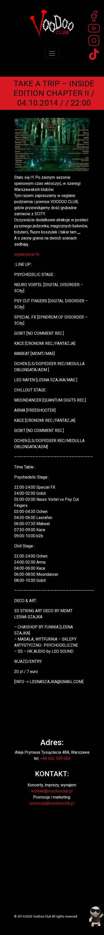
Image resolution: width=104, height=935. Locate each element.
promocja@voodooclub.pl (52, 803)
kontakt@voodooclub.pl (52, 791)
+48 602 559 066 (55, 758)
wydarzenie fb (26, 254)
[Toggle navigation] (52, 53)
